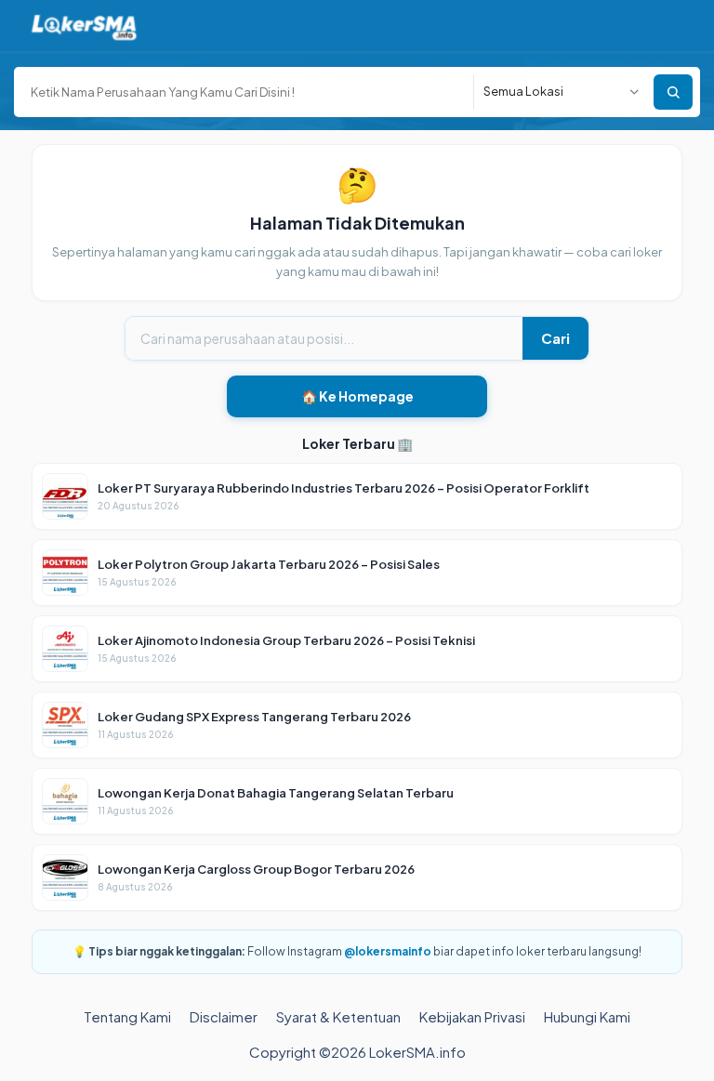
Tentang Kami (127, 1016)
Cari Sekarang (673, 92)
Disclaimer (224, 1016)
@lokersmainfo (387, 951)
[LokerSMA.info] (84, 25)
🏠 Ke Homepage (357, 396)
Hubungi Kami (587, 1016)
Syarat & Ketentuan (338, 1016)
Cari (555, 338)
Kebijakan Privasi (472, 1016)
